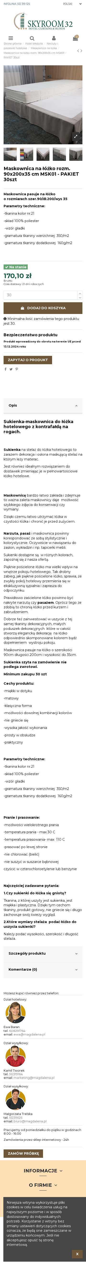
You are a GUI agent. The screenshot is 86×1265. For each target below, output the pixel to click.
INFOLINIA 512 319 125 (17, 4)
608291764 (17, 1031)
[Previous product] (79, 51)
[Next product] (81, 51)
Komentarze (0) (23, 969)
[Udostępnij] (5, 369)
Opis (13, 405)
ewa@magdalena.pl (29, 1034)
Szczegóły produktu (27, 953)
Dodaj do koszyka (46, 308)
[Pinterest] (17, 369)
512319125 (15, 1117)
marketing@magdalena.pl (34, 1078)
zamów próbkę (23, 1153)
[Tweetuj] (11, 369)
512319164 (16, 1074)
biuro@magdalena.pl (30, 1121)
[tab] (43, 406)
